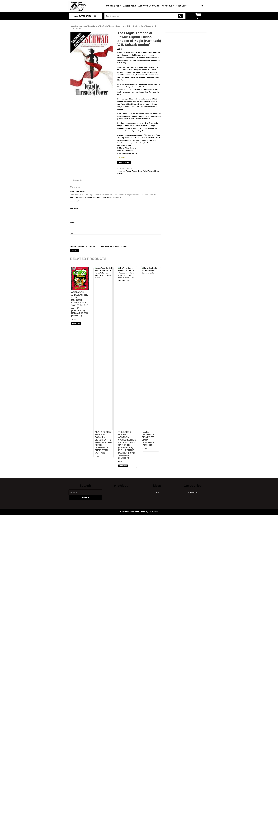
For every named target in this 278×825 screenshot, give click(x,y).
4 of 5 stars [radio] (80, 203)
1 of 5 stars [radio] (71, 203)
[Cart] (198, 17)
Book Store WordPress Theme (132, 512)
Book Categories (81, 26)
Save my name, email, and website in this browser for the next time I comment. (99, 246)
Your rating (74, 201)
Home (72, 26)
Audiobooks (129, 6)
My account (168, 6)
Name (72, 222)
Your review (74, 208)
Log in (157, 492)
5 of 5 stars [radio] (83, 203)
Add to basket (124, 162)
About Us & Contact (148, 6)
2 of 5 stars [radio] (74, 203)
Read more (76, 323)
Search (180, 16)
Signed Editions (93, 26)
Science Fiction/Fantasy (144, 171)
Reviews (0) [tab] (77, 180)
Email (72, 233)
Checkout (181, 6)
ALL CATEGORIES (83, 16)
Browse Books (113, 6)
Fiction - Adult (131, 171)
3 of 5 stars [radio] (77, 203)
